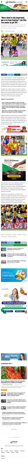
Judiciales (3, 452)
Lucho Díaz (4, 236)
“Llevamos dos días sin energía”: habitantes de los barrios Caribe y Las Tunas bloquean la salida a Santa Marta (17, 255)
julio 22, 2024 (10, 258)
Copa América (9, 234)
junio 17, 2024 (20, 31)
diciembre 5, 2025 (6, 415)
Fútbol (14, 234)
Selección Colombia (12, 236)
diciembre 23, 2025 (19, 384)
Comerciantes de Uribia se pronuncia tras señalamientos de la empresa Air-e (15, 249)
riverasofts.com (15, 437)
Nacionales (22, 451)
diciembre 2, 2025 (6, 420)
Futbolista (19, 234)
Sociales (3, 33)
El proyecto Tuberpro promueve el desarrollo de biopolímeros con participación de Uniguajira (16, 407)
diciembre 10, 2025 (11, 409)
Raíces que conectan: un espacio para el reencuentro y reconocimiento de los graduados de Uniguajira (13, 418)
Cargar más (14, 429)
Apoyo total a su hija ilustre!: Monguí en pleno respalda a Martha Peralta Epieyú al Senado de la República (14, 111)
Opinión (12, 452)
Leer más (4, 389)
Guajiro (24, 234)
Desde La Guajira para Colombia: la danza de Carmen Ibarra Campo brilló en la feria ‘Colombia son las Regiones (14, 103)
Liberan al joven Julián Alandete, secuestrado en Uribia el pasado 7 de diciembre (16, 261)
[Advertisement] (14, 336)
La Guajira (4, 378)
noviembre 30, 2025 (6, 425)
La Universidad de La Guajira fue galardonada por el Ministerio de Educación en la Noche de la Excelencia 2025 (14, 423)
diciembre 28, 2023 (11, 263)
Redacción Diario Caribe (10, 31)
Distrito (11, 451)
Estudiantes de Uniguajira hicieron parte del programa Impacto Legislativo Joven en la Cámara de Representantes (13, 413)
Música (17, 452)
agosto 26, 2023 (11, 251)
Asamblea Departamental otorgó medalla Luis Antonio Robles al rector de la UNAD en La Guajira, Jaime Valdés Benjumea (13, 107)
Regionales (16, 451)
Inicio (2, 451)
